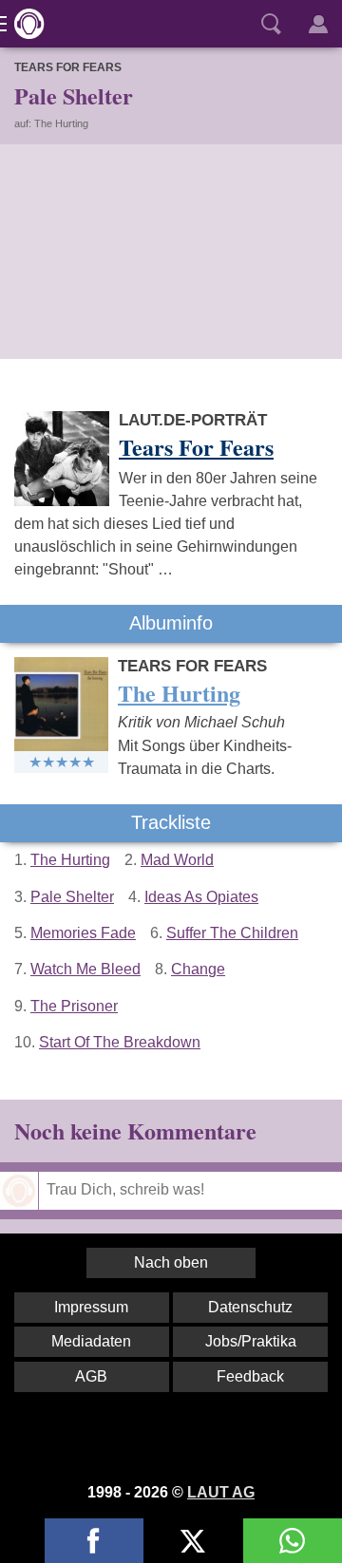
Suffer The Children (232, 933)
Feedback (250, 1376)
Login (318, 23)
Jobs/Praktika (250, 1341)
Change (198, 969)
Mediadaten (91, 1341)
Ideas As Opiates (201, 897)
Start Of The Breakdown (119, 1042)
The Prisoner (74, 1006)
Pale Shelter (72, 897)
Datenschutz (250, 1307)
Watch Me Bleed (85, 969)
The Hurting (70, 860)
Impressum (91, 1307)
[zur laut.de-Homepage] (24, 23)
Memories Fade (83, 933)
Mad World (177, 860)
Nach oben (171, 1262)
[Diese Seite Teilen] (94, 1540)
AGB (91, 1376)
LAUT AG (221, 1492)
